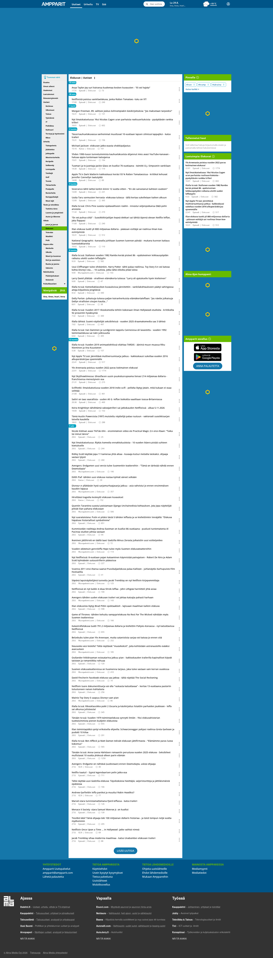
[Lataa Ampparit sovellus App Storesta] (207, 347)
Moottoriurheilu (53, 157)
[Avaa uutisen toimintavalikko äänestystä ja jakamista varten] (179, 89)
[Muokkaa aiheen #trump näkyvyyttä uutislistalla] (208, 85)
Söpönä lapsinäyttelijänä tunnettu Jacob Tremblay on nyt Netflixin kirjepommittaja (115, 580)
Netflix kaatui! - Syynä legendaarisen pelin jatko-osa (99, 772)
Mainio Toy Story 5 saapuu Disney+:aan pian (95, 697)
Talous (48, 114)
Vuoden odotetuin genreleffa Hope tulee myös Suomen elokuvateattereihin (111, 548)
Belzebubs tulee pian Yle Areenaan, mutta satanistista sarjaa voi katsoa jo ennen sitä (117, 637)
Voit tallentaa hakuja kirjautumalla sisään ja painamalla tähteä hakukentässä (205, 146)
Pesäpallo (50, 189)
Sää (104, 4)
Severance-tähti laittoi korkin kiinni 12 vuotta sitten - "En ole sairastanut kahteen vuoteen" (120, 188)
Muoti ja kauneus (53, 256)
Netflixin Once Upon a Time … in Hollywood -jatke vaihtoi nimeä (105, 829)
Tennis (48, 181)
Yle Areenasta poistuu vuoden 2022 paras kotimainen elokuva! (105, 367)
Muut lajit (50, 201)
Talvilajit (49, 173)
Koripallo (49, 161)
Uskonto (49, 268)
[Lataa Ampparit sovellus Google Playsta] (207, 357)
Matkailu (49, 248)
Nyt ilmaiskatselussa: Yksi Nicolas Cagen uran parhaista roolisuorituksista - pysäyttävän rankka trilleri (205, 175)
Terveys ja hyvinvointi (55, 133)
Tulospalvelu (51, 145)
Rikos (48, 137)
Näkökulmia (48, 272)
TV (97, 4)
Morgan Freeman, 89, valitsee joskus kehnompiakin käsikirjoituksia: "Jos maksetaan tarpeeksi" (122, 110)
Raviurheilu (50, 193)
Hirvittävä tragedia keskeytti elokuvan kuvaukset (97, 497)
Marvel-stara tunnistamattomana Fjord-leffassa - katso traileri (104, 800)
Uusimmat (47, 90)
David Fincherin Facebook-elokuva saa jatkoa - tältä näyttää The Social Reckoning (115, 677)
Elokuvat (49, 228)
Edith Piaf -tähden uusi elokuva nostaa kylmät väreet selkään (104, 477)
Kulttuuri (49, 130)
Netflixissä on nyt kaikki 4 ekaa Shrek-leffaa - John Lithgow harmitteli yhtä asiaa (114, 588)
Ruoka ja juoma (52, 264)
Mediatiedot (199, 872)
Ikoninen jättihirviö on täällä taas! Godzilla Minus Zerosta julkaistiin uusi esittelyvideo (117, 540)
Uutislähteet (99, 880)
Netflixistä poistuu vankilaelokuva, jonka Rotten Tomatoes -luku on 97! (109, 99)
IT (46, 122)
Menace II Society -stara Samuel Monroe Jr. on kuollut (100, 809)
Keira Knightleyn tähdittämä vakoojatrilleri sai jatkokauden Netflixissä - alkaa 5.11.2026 (118, 407)
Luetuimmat (48, 94)
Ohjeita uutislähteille (154, 869)
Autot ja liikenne (53, 216)
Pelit (48, 240)
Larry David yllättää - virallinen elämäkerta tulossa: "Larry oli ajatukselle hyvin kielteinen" (119, 278)
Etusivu (46, 82)
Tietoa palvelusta (102, 876)
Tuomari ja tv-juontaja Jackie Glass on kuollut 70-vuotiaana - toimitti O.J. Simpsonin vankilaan (121, 165)
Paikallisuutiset (50, 283)
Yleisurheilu (51, 185)
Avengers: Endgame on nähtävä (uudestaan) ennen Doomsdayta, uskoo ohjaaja (114, 763)
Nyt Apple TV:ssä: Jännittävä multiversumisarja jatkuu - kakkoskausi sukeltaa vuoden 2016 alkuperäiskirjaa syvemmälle (204, 205)
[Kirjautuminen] (228, 4)
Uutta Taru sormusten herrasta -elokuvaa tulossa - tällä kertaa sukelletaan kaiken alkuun (119, 197)
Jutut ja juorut (52, 224)
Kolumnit (50, 280)
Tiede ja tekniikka (51, 205)
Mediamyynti (199, 869)
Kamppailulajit (52, 197)
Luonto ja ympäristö (54, 212)
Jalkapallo (50, 153)
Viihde (46, 220)
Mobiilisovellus (101, 884)
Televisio (49, 232)
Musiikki (49, 236)
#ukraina (216, 84)
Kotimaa (49, 106)
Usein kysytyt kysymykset (107, 872)
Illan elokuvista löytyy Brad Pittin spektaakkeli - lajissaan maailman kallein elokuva (116, 605)
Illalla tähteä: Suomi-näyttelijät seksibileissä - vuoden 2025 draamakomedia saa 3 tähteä (118, 321)
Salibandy (50, 165)
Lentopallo (50, 169)
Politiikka (50, 126)
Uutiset (76, 4)
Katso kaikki (192, 89)
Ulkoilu (49, 252)
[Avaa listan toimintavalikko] (95, 78)
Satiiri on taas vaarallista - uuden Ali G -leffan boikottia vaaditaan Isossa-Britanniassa (117, 399)
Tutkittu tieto (52, 208)
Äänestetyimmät (50, 98)
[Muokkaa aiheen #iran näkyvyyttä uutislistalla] (194, 85)
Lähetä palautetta (53, 876)
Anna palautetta (207, 366)
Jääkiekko (50, 149)
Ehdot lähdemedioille (154, 872)
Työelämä (50, 118)
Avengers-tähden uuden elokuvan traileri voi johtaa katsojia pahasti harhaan (112, 597)
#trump (202, 84)
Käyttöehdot (99, 869)
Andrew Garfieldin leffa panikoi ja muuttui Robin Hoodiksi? (103, 792)
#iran (189, 84)
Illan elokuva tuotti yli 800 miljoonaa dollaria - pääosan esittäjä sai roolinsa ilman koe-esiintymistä (207, 219)
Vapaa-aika (48, 244)
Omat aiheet (49, 86)
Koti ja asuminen (53, 260)
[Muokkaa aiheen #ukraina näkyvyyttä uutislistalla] (224, 85)
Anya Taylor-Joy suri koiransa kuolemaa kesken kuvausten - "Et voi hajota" (111, 87)
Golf (47, 177)
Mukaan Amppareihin (155, 876)
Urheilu (88, 4)
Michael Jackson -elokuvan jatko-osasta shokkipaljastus (101, 145)
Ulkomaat (50, 110)
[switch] (64, 284)
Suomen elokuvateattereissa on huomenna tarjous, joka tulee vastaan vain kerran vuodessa (120, 669)
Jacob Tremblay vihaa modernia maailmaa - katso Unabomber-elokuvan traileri (113, 838)
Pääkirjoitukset (52, 276)
